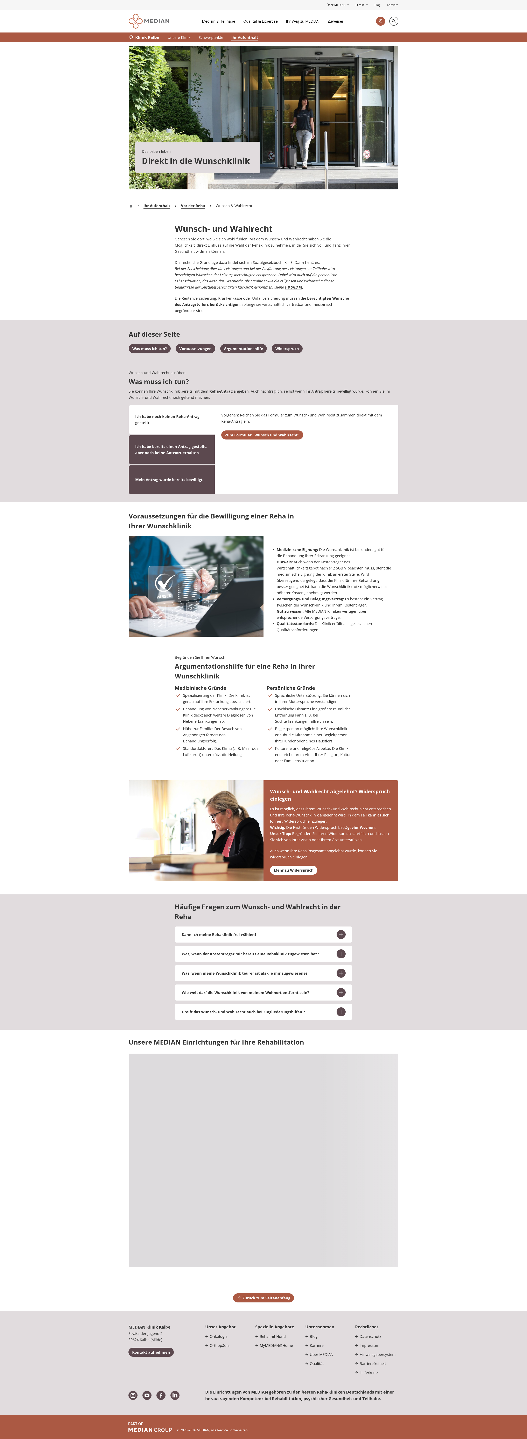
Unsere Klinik (179, 37)
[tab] (172, 449)
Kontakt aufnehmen (151, 1352)
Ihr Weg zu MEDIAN (302, 21)
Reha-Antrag (221, 391)
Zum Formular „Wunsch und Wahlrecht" (262, 435)
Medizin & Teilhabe (218, 21)
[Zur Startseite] (149, 21)
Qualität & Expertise (260, 21)
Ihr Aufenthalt (244, 37)
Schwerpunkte (211, 37)
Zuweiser (335, 21)
